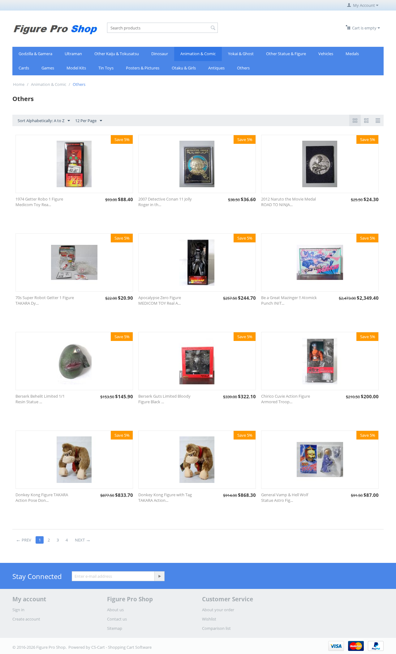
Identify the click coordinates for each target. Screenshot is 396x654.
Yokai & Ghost (241, 53)
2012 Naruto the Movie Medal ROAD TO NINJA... (288, 201)
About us (115, 609)
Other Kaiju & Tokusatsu (116, 53)
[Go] (159, 576)
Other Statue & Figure (286, 53)
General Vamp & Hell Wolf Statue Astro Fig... (284, 497)
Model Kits (76, 68)
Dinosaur (159, 53)
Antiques (216, 68)
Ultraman (73, 53)
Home (18, 84)
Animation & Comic (198, 53)
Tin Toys (106, 68)
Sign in (18, 609)
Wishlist (209, 619)
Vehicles (325, 53)
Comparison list (216, 628)
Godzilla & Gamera (35, 53)
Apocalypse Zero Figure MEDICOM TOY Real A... (159, 300)
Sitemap (114, 628)
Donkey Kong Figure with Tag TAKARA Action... (165, 497)
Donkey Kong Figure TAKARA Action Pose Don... (41, 497)
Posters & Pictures (142, 68)
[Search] (213, 28)
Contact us (117, 619)
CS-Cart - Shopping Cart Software (121, 647)
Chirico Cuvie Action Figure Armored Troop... (285, 398)
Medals (352, 53)
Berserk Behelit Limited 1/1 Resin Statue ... (40, 398)
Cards (24, 68)
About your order (218, 609)
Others (243, 68)
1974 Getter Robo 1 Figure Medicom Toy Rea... (39, 201)
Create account (26, 619)
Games (47, 68)
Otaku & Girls (184, 68)
